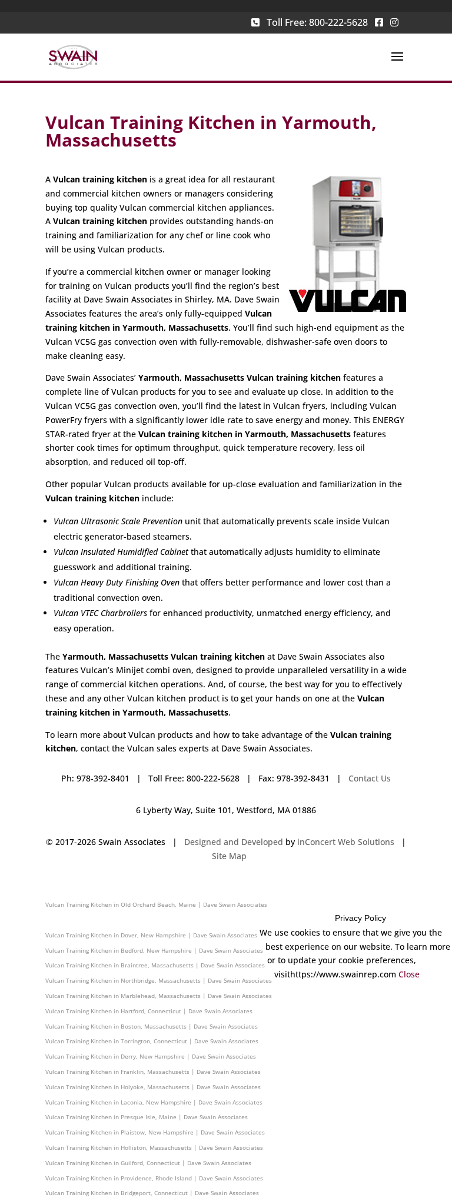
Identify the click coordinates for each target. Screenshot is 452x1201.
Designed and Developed (233, 841)
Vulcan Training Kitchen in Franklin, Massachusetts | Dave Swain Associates (153, 1071)
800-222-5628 (338, 22)
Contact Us (369, 778)
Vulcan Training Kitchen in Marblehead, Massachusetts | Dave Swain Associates (158, 996)
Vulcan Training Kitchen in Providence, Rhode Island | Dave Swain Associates (154, 1178)
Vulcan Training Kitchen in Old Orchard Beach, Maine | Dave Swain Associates (156, 904)
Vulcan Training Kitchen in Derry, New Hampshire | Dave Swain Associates (150, 1056)
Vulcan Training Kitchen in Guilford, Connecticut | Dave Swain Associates (148, 1163)
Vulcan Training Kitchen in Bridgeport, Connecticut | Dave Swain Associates (152, 1193)
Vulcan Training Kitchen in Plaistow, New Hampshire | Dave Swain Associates (155, 1132)
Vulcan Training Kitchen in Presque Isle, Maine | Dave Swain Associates (146, 1117)
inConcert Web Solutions (345, 841)
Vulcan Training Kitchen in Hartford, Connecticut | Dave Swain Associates (148, 1011)
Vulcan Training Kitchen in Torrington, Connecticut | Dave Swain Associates (151, 1041)
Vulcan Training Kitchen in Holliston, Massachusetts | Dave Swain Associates (154, 1147)
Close (409, 974)
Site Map (229, 855)
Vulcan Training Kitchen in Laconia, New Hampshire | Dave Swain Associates (153, 1102)
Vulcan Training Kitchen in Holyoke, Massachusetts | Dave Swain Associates (153, 1087)
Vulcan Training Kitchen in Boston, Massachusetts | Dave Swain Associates (151, 1026)
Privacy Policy (360, 918)
